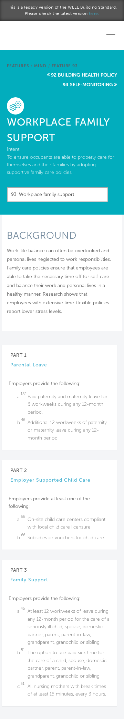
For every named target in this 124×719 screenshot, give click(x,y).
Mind (40, 65)
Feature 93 (65, 65)
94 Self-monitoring (88, 85)
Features (18, 65)
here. (94, 13)
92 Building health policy (84, 75)
